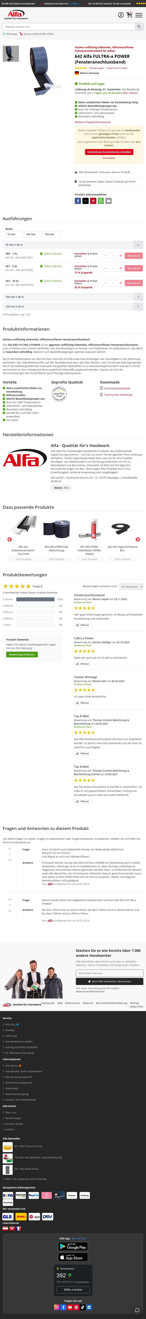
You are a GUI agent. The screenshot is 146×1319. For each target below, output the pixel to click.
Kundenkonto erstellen (19, 1041)
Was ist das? (79, 1238)
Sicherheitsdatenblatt (117, 388)
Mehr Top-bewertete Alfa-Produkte (26, 1179)
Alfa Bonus (11, 1065)
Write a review (73, 1289)
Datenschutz (72, 1003)
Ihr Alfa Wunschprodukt (19, 1053)
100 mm (30, 234)
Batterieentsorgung (16, 1094)
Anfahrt (9, 1129)
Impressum (48, 1003)
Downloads (12, 1088)
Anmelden (109, 158)
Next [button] (137, 539)
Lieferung (11, 1035)
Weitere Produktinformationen (93, 122)
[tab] (73, 245)
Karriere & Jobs (14, 1123)
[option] (23, 539)
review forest (82, 1282)
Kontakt (9, 1030)
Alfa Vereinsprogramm (18, 1077)
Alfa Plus (10, 1024)
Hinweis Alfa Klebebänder (20, 1099)
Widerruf (88, 1003)
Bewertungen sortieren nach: (100, 586)
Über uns (10, 1112)
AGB (59, 1003)
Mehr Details (130, 93)
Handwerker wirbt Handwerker (23, 1071)
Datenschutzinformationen (90, 991)
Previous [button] (9, 539)
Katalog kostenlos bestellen (21, 1047)
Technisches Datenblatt (118, 394)
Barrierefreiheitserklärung (111, 1003)
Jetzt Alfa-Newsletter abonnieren (111, 981)
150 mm (49, 234)
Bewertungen (13, 1118)
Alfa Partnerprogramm (18, 1082)
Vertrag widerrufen (136, 1004)
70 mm (11, 234)
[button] (78, 201)
